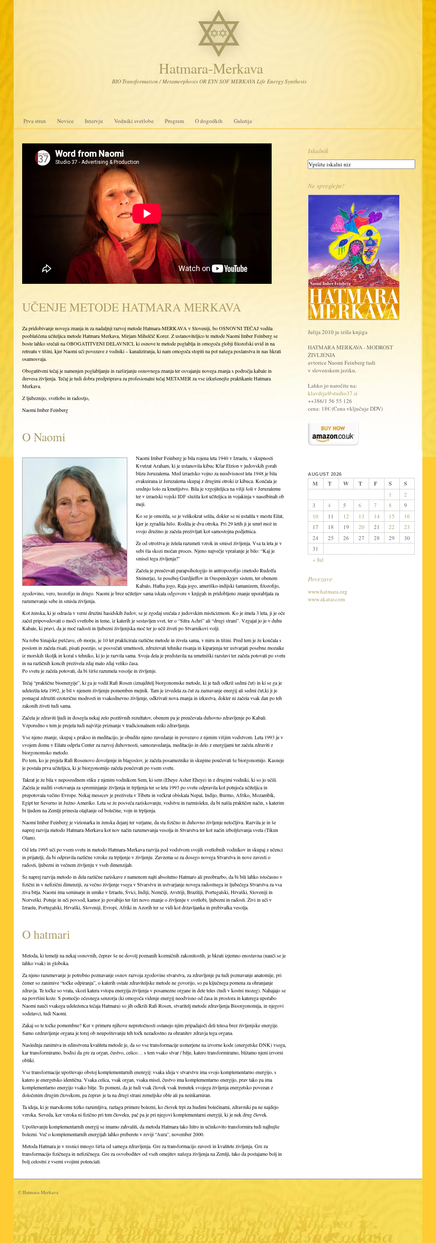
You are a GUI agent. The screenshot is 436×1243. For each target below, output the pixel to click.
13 (361, 516)
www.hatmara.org (327, 591)
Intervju (94, 121)
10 (315, 516)
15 (392, 516)
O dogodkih (209, 121)
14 (377, 516)
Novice (65, 121)
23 (407, 527)
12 (346, 516)
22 (392, 527)
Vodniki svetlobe (134, 121)
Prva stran (34, 121)
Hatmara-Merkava (211, 68)
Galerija (243, 121)
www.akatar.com (326, 599)
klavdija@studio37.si (333, 393)
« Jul (318, 559)
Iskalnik (318, 150)
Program (174, 121)
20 (361, 527)
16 (407, 516)
